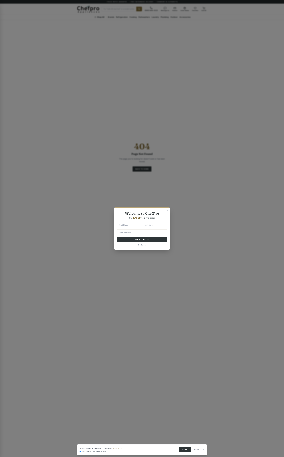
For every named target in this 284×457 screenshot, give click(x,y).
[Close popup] (167, 210)
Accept (185, 450)
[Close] (203, 449)
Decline (196, 450)
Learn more (117, 448)
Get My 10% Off (142, 239)
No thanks (142, 245)
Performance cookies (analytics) (94, 451)
